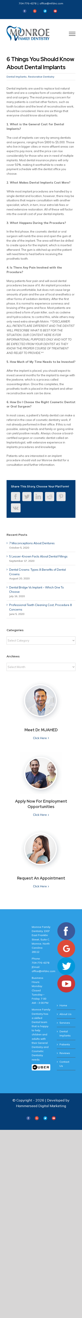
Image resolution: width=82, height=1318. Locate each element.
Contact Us (64, 1063)
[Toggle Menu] (72, 34)
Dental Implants (17, 76)
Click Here (40, 738)
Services (64, 1022)
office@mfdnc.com (51, 3)
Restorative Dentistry (41, 76)
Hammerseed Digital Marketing (41, 1106)
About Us (65, 1014)
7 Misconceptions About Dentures (32, 543)
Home (63, 1005)
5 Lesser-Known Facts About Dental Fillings (38, 556)
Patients (64, 1044)
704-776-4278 (27, 3)
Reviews (64, 1053)
